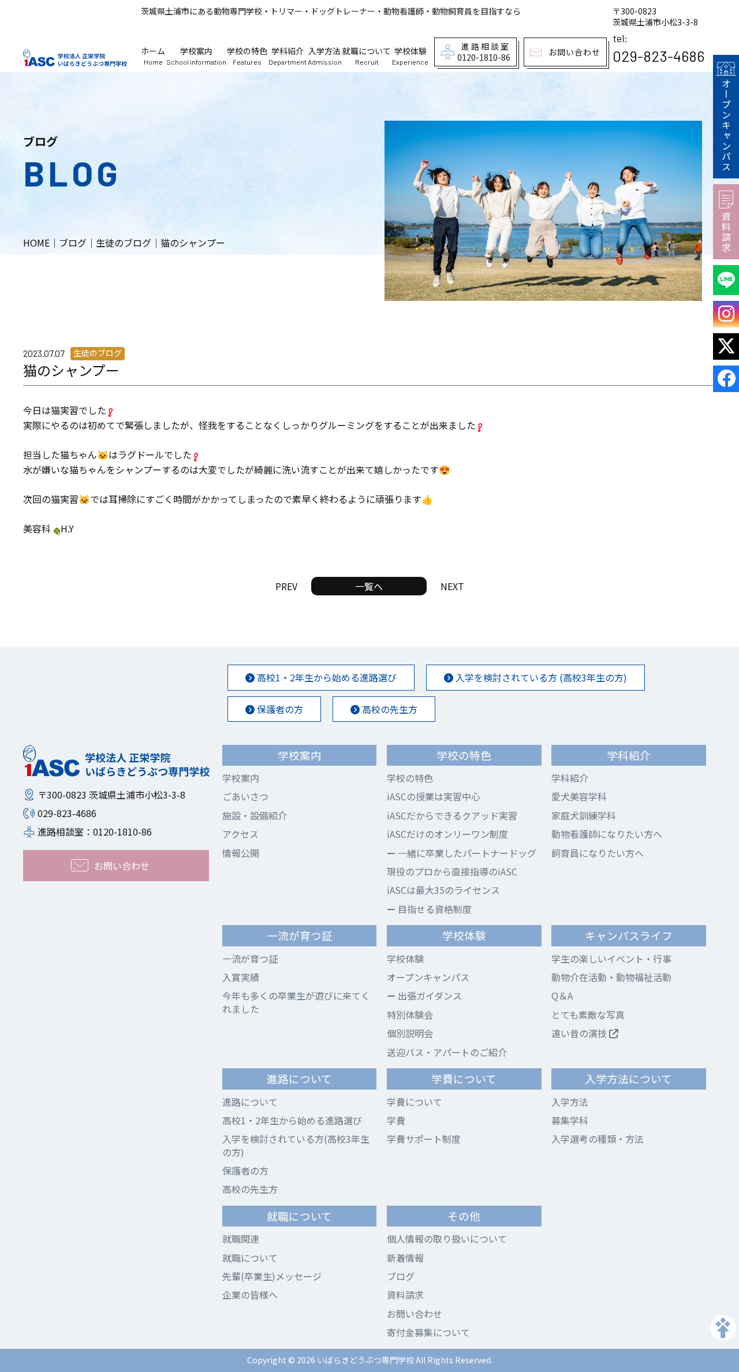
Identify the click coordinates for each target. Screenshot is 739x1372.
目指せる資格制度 (433, 909)
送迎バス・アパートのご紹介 (447, 1052)
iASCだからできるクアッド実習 (452, 815)
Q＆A (562, 995)
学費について (414, 1102)
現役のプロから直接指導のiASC (452, 871)
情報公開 (240, 853)
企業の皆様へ (250, 1295)
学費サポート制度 (424, 1139)
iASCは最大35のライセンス (443, 890)
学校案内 (240, 778)
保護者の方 (279, 709)
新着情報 (405, 1258)
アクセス (240, 834)
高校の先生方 (388, 709)
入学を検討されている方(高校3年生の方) (296, 1145)
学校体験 (405, 958)
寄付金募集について (428, 1332)
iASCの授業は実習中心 (433, 796)
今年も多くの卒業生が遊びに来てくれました (296, 1002)
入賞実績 (240, 977)
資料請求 (726, 232)
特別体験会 (410, 1014)
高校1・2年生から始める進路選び (326, 677)
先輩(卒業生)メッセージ (272, 1276)
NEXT (452, 586)
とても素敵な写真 (588, 1014)
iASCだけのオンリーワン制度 (447, 834)
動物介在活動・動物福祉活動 (611, 977)
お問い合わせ (414, 1314)
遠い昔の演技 (580, 1033)
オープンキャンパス (726, 125)
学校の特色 (410, 778)
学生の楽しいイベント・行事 (611, 958)
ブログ (401, 1276)
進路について (250, 1102)
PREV (286, 586)
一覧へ (369, 586)
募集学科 (569, 1120)
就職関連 (240, 1239)
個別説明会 (410, 1033)
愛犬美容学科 (579, 796)
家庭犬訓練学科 (583, 815)
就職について (250, 1258)
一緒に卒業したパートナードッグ (465, 853)
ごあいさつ (245, 796)
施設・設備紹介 (254, 815)
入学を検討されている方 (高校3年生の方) (540, 677)
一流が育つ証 (250, 958)
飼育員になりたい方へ (597, 853)
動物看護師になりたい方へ (606, 834)
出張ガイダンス (428, 995)
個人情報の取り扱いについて (447, 1239)
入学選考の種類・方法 (597, 1139)
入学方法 (569, 1102)
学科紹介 (569, 778)
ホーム (153, 56)
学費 (396, 1120)
